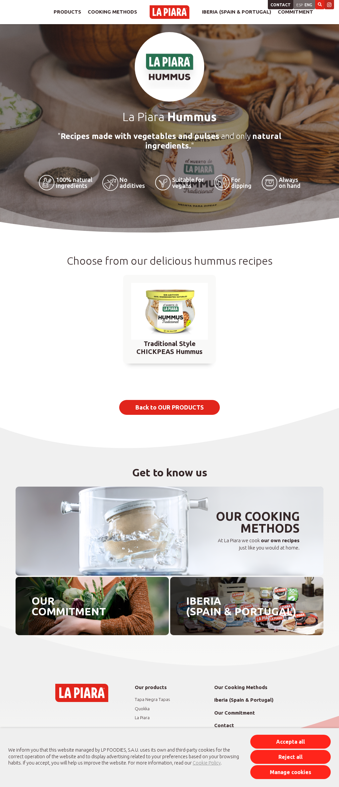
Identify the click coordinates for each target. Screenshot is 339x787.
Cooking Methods (112, 12)
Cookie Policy (207, 762)
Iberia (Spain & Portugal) (236, 12)
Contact (280, 5)
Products (67, 12)
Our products (151, 687)
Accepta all (290, 742)
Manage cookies (290, 772)
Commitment (295, 12)
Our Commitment (234, 713)
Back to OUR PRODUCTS (169, 407)
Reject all (290, 757)
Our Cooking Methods (240, 687)
